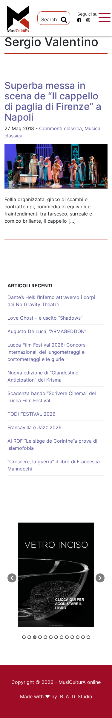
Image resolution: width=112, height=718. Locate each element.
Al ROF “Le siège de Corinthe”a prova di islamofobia (52, 444)
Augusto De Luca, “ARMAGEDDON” (46, 331)
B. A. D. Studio (76, 696)
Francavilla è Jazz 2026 (34, 427)
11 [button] (77, 637)
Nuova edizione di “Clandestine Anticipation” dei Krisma (42, 376)
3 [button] (34, 637)
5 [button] (45, 637)
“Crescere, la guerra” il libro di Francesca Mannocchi (53, 465)
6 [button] (51, 637)
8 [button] (61, 637)
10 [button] (72, 637)
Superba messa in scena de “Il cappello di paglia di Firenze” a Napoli (52, 101)
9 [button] (67, 637)
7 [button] (56, 637)
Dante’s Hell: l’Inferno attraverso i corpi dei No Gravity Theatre (51, 300)
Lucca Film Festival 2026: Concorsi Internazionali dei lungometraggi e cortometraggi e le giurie (47, 352)
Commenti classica (60, 128)
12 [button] (83, 637)
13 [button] (88, 637)
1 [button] (24, 637)
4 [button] (40, 637)
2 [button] (29, 637)
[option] (56, 575)
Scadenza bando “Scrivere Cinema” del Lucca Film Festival (51, 396)
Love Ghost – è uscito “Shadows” (44, 318)
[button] (11, 577)
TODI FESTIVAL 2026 (31, 414)
